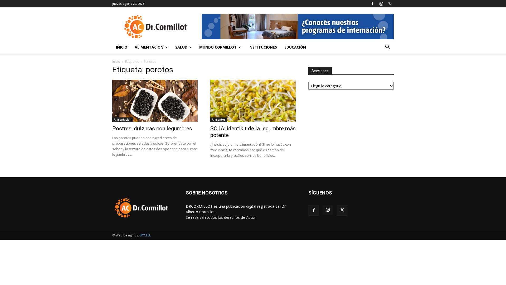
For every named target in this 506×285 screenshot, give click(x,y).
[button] (387, 47)
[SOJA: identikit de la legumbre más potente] (253, 101)
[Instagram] (381, 3)
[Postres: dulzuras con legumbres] (155, 101)
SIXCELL (145, 235)
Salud (181, 47)
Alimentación (149, 47)
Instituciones (263, 47)
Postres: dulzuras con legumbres (152, 128)
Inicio (121, 47)
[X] (390, 3)
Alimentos (219, 119)
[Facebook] (372, 3)
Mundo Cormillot (218, 47)
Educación (295, 47)
